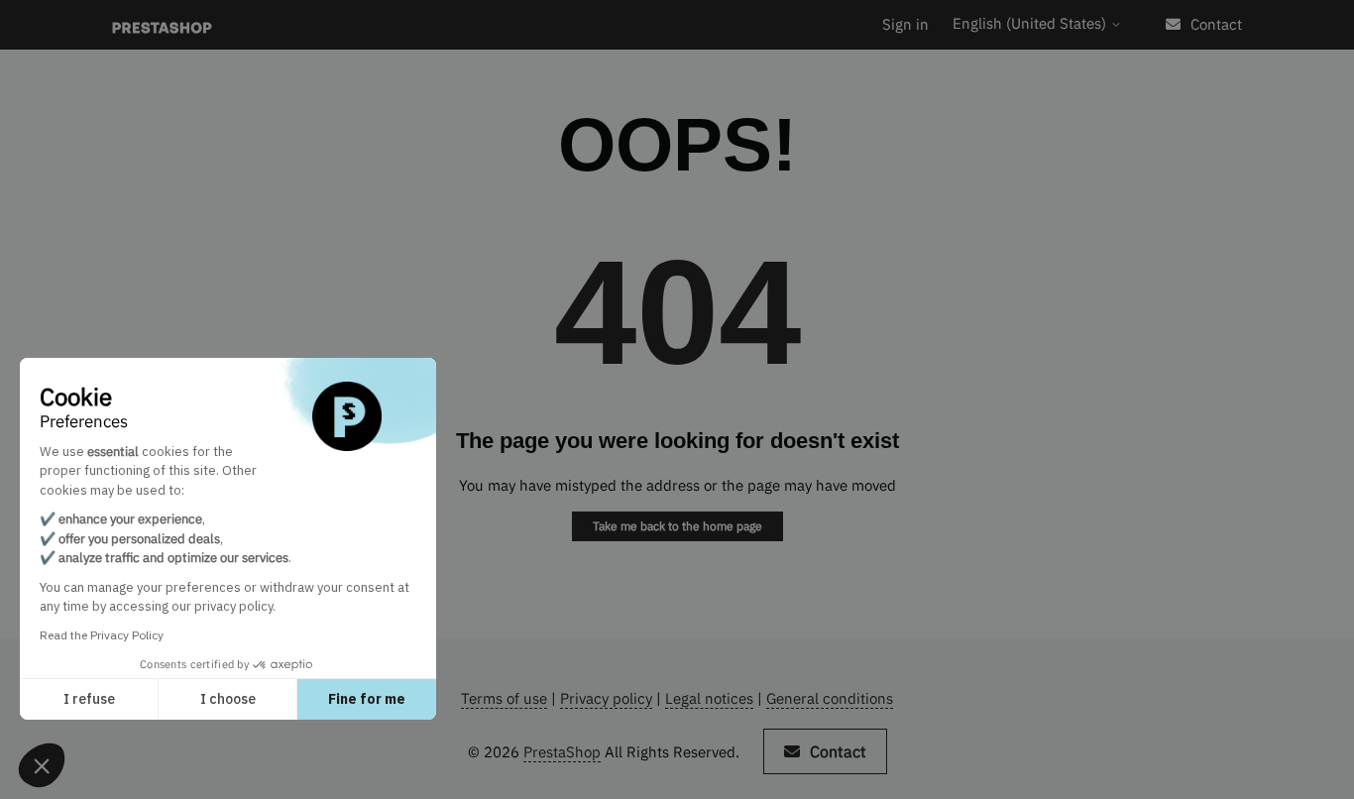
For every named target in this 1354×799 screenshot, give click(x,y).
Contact (1216, 24)
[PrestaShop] (162, 25)
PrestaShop (562, 751)
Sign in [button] (905, 24)
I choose (228, 699)
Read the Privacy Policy (102, 635)
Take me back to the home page (677, 525)
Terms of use (504, 698)
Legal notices (709, 698)
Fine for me (366, 699)
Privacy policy (606, 698)
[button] (41, 765)
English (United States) (1031, 23)
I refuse (89, 699)
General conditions (829, 698)
